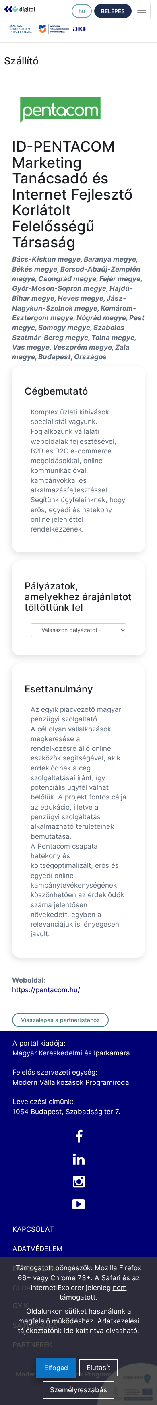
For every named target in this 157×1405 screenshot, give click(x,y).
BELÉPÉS (113, 11)
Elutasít (98, 1368)
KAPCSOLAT (33, 1229)
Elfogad (56, 1368)
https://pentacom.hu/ (46, 990)
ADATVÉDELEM (37, 1249)
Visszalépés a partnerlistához (60, 1019)
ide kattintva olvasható (100, 1331)
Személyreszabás (78, 1390)
